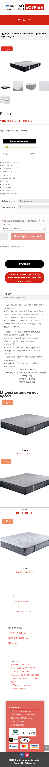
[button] (44, 49)
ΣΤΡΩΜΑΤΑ (14, 33)
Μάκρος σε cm (8, 207)
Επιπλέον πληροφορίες (14, 297)
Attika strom (27, 33)
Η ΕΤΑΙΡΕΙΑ (13, 643)
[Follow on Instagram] (27, 755)
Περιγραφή (9, 293)
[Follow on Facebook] (22, 755)
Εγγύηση (24, 263)
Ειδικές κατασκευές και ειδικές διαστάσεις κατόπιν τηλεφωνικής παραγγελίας (24, 277)
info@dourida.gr (18, 725)
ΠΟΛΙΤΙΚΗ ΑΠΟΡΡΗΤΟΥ (18, 638)
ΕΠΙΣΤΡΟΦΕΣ (16, 606)
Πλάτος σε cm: (8, 201)
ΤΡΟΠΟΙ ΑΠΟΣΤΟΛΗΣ (20, 601)
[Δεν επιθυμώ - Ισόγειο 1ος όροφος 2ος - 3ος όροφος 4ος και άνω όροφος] (24, 228)
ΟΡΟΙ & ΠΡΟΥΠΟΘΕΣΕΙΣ (21, 611)
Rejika (3, 36)
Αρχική (4, 33)
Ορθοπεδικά (40, 33)
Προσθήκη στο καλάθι (28, 236)
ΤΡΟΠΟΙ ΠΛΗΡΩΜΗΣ (17, 633)
